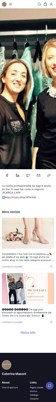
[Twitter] (28, 176)
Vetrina (33, 391)
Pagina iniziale (36, 387)
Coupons (34, 398)
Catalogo (34, 395)
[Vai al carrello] (45, 4)
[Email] (38, 176)
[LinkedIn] (17, 176)
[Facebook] (7, 176)
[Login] (51, 4)
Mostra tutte (28, 332)
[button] (51, 267)
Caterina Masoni (14, 374)
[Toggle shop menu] (10, 4)
